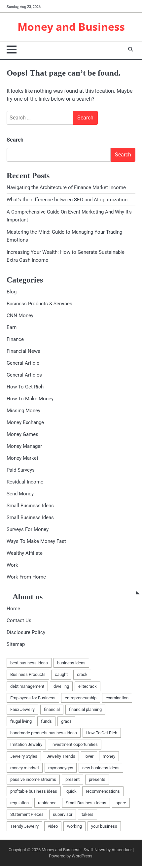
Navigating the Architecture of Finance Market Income (66, 187)
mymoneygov (60, 767)
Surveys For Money (28, 529)
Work (12, 565)
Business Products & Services (39, 304)
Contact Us (19, 620)
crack (82, 674)
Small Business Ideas (30, 506)
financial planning (85, 709)
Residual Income (25, 482)
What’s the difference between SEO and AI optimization (67, 200)
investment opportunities (75, 744)
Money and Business (71, 26)
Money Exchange (25, 422)
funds (46, 721)
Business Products (28, 674)
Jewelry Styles (23, 756)
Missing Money (23, 411)
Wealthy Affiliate (25, 553)
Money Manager (24, 446)
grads (66, 721)
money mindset (24, 767)
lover (89, 756)
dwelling (61, 686)
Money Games (22, 434)
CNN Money (20, 315)
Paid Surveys (21, 470)
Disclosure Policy (26, 632)
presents (97, 779)
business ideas (71, 662)
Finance (15, 339)
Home (13, 609)
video (53, 826)
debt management (27, 686)
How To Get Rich (25, 387)
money (109, 756)
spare (121, 802)
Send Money (20, 494)
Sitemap (16, 644)
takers (87, 814)
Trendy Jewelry (24, 826)
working (74, 826)
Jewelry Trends (61, 756)
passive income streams (33, 779)
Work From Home (26, 577)
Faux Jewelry (22, 709)
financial (52, 709)
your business (104, 826)
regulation (19, 802)
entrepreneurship (80, 697)
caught (61, 674)
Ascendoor (122, 849)
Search (15, 140)
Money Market (22, 458)
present (72, 779)
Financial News (23, 351)
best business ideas (29, 662)
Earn (12, 327)
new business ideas (101, 767)
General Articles (24, 375)
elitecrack (87, 686)
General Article (23, 363)
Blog (12, 292)
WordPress (82, 855)
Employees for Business (32, 697)
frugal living (21, 721)
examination (117, 697)
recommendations (103, 791)
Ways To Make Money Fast (36, 541)
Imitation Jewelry (26, 744)
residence (47, 802)
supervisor (62, 814)
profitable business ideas (33, 791)
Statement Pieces (27, 814)
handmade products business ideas (43, 732)
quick (71, 791)
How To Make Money (30, 399)
